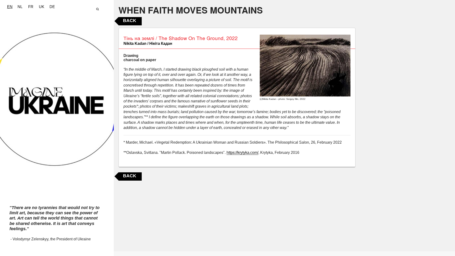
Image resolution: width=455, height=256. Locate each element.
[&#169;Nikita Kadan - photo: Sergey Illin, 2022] (305, 65)
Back (129, 20)
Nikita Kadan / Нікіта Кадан (147, 43)
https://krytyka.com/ (242, 153)
